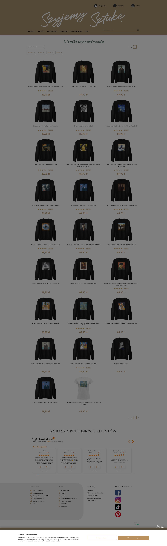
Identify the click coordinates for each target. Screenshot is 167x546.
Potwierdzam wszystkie (134, 538)
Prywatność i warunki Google (51, 541)
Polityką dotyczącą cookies (61, 537)
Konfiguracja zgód (101, 538)
